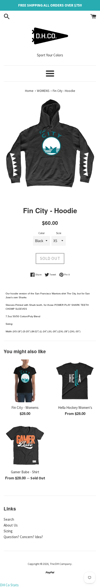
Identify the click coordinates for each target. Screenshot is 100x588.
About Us (11, 525)
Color (41, 233)
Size (58, 233)
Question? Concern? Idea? (23, 537)
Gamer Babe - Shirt (25, 472)
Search (9, 519)
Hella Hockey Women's (75, 407)
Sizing (8, 531)
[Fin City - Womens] (25, 381)
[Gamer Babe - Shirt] (25, 445)
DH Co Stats (9, 585)
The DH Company (61, 564)
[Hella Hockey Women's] (75, 381)
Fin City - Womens (25, 407)
